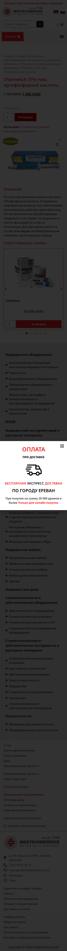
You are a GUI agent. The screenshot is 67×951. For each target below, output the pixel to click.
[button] (62, 446)
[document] (33, 475)
